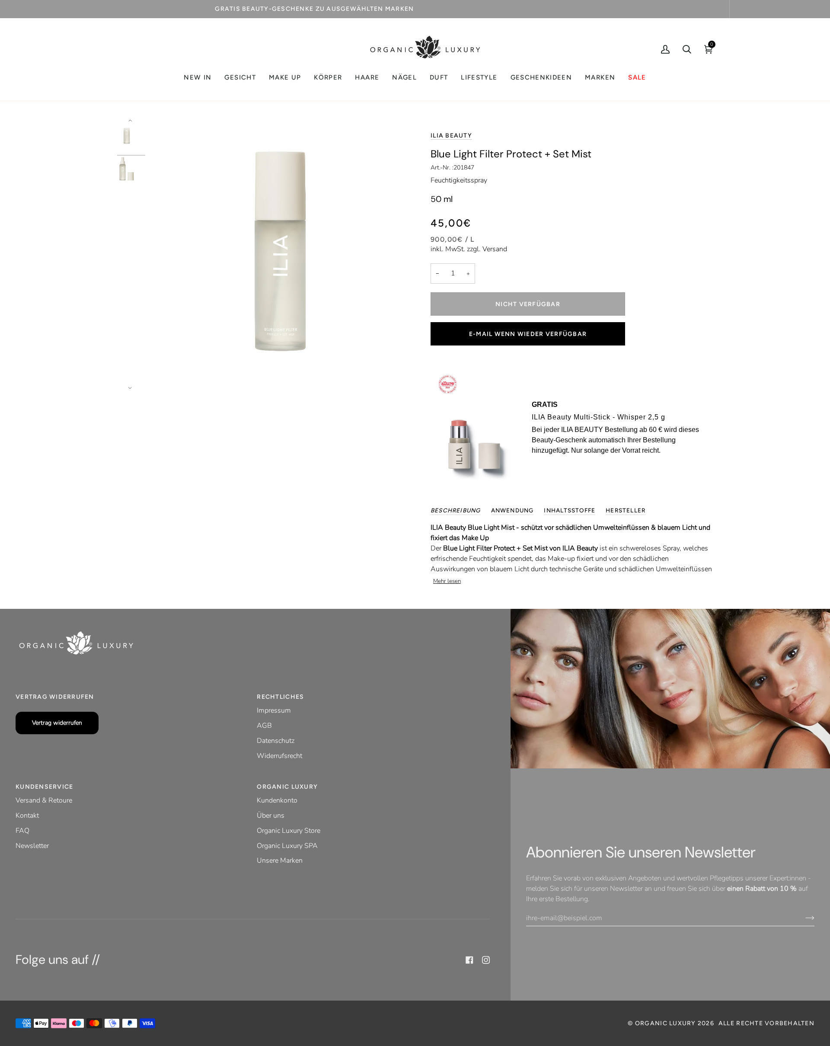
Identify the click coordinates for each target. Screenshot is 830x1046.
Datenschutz (275, 740)
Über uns (270, 815)
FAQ (22, 830)
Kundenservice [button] (44, 786)
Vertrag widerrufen (57, 723)
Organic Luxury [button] (287, 786)
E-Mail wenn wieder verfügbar (528, 334)
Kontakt (27, 815)
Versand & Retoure (44, 800)
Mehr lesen (447, 581)
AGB (264, 725)
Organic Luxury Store (288, 830)
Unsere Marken (280, 860)
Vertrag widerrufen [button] (55, 697)
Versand (494, 249)
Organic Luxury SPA (287, 846)
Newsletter (32, 846)
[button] (240, 77)
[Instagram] (486, 960)
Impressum (274, 710)
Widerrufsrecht (279, 756)
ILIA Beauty (451, 135)
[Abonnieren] (803, 918)
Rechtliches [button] (280, 697)
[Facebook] (469, 960)
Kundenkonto (277, 800)
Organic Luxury (666, 1023)
